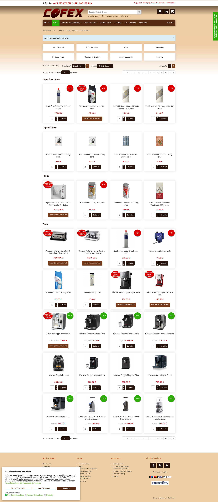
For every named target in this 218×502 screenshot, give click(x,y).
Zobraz (58, 72)
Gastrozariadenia (126, 57)
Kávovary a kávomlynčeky (88, 469)
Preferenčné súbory (35, 495)
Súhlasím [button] (66, 488)
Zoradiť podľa (66, 66)
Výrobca (94, 66)
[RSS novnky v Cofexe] (167, 465)
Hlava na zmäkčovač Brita (160, 251)
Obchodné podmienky (121, 466)
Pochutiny (160, 47)
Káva (68, 30)
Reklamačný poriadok (120, 469)
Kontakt (115, 476)
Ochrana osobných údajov (122, 471)
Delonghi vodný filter (92, 292)
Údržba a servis (58, 57)
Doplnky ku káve (85, 476)
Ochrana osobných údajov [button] (30, 483)
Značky (74, 30)
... (146, 72)
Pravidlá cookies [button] (12, 483)
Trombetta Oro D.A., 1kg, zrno (92, 203)
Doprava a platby (119, 474)
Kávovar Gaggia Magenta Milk (92, 375)
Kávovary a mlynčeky (92, 57)
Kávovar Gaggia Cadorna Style (92, 334)
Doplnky (159, 57)
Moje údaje (138, 3)
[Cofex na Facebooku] (153, 465)
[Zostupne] (87, 66)
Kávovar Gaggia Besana (58, 375)
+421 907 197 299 (82, 3)
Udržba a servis (84, 474)
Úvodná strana (84, 464)
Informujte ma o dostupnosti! (92, 118)
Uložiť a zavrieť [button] (44, 488)
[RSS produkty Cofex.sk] (160, 465)
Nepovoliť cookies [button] (18, 488)
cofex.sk (61, 30)
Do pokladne (160, 3)
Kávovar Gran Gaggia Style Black (126, 292)
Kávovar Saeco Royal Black (160, 375)
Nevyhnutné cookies (15, 495)
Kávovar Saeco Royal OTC (58, 417)
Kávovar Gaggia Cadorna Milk (126, 334)
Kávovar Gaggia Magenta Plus (126, 375)
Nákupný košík (149, 3)
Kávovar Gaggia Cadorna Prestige (159, 334)
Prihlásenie (171, 3)
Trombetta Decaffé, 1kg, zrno (58, 292)
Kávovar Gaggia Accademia (58, 334)
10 (166, 72)
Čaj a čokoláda (92, 47)
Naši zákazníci (58, 47)
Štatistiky (49, 495)
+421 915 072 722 (62, 3)
